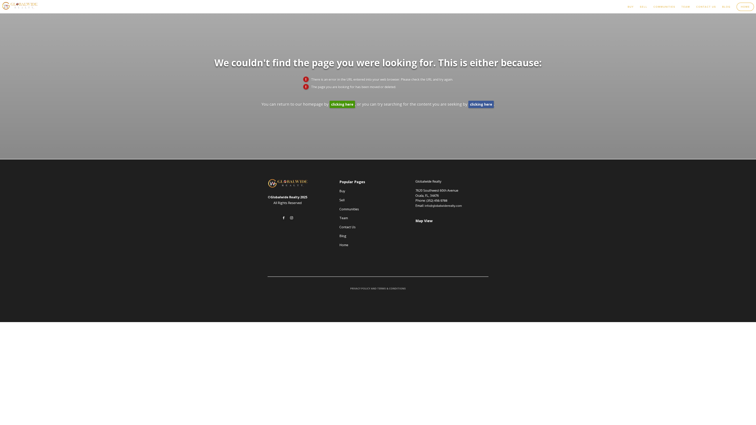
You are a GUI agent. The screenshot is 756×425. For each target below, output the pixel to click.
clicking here (342, 104)
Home (745, 7)
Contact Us (706, 7)
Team (685, 7)
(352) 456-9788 (436, 200)
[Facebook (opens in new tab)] (284, 218)
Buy (631, 7)
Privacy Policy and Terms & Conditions (378, 288)
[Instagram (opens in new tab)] (291, 218)
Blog (726, 7)
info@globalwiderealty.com (443, 205)
